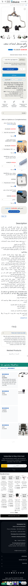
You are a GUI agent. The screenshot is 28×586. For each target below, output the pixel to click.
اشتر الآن (20, 79)
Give (8, 1)
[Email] (7, 572)
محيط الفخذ (22, 59)
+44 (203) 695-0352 (20, 544)
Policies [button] (24, 563)
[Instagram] (18, 572)
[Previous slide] (26, 37)
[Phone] (5, 572)
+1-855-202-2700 (21, 531)
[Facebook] (23, 572)
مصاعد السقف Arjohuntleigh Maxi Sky (24, 482)
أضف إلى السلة (10, 69)
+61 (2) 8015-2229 (21, 545)
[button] (23, 1)
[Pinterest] (14, 572)
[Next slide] (1, 37)
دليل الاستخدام (23, 317)
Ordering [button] (24, 556)
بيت (26, 4)
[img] (11, 368)
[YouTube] (12, 572)
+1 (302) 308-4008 (21, 529)
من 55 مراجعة (4, 368)
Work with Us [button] (23, 560)
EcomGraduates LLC (21, 579)
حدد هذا (12, 136)
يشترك (4, 466)
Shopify (9, 579)
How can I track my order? (18, 333)
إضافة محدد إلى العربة (14, 211)
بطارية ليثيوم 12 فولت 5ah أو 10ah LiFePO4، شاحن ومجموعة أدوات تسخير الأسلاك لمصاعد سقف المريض (17, 503)
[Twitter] (21, 572)
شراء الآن (14, 75)
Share (3, 216)
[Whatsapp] (9, 572)
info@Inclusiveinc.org (19, 550)
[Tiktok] (16, 572)
